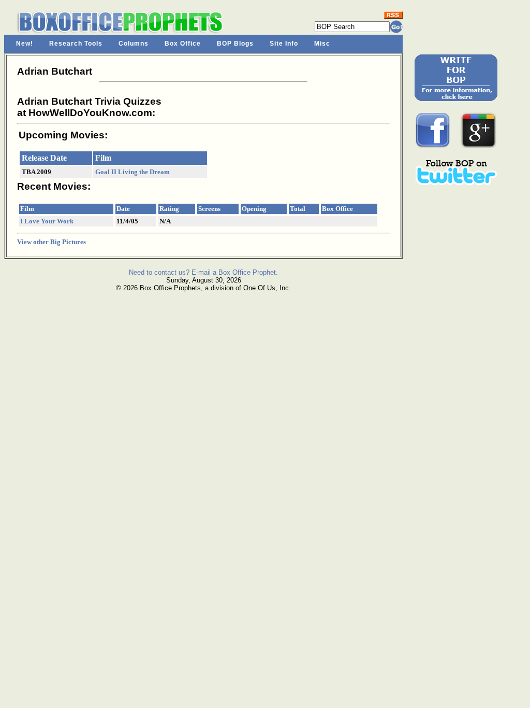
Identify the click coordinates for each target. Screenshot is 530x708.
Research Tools (75, 43)
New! (24, 43)
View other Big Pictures (51, 242)
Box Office (183, 43)
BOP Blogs (235, 43)
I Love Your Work (46, 221)
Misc (322, 43)
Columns (134, 43)
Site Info (284, 43)
